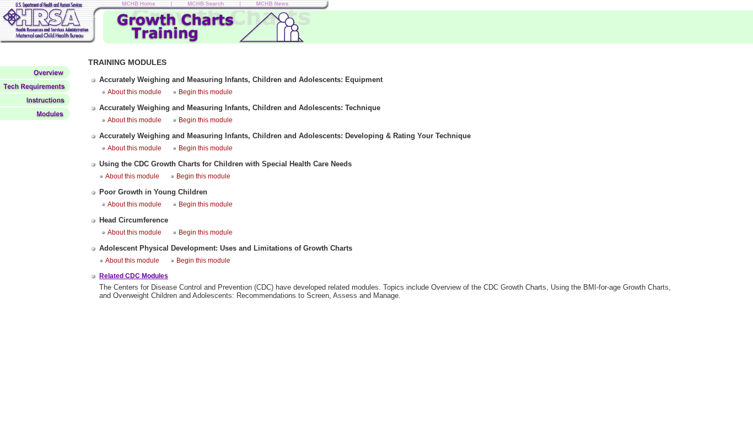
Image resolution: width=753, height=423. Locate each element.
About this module (134, 92)
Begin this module (206, 92)
